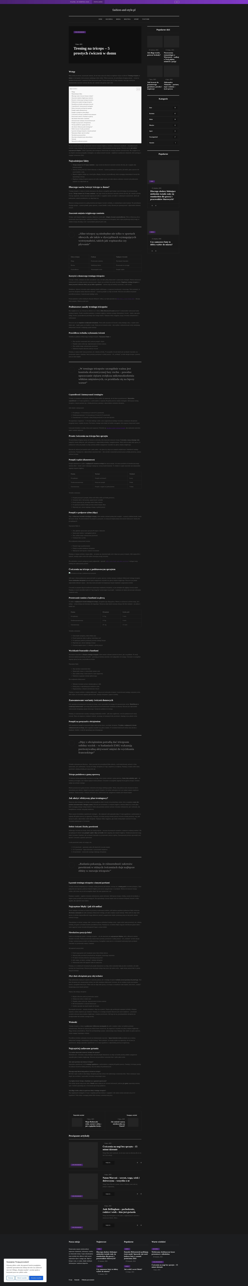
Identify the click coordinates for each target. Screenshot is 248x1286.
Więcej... (109, 1162)
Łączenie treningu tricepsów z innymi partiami (84, 131)
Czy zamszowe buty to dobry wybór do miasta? (107, 1270)
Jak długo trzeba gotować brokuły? (154, 54)
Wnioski (74, 139)
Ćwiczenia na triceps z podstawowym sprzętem (84, 114)
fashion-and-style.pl (124, 9)
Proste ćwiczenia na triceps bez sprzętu (82, 108)
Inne (100, 19)
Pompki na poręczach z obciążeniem (81, 122)
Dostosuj (10, 1278)
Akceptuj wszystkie (36, 1278)
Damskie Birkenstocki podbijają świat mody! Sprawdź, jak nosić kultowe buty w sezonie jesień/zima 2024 (136, 1255)
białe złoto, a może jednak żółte (125, 299)
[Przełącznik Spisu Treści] (137, 89)
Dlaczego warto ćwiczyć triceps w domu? (82, 96)
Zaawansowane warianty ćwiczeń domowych (83, 120)
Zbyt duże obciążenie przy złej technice (82, 137)
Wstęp (73, 92)
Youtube (145, 19)
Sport (136, 19)
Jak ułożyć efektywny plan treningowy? (82, 127)
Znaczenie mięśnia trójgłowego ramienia (82, 98)
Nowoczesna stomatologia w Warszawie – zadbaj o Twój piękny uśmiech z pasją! (171, 57)
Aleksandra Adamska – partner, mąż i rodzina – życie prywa (171, 85)
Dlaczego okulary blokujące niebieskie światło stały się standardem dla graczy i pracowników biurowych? (106, 1255)
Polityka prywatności (88, 1280)
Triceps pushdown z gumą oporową (81, 124)
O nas (70, 1280)
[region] (25, 1270)
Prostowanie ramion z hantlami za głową (82, 116)
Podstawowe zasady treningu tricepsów (82, 102)
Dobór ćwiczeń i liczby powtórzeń (81, 129)
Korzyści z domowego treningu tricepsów (82, 100)
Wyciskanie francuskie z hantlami (80, 118)
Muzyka (127, 19)
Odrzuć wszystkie (22, 1278)
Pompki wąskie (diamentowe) (79, 110)
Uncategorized (79, 32)
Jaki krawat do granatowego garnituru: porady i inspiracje (154, 85)
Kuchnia (109, 19)
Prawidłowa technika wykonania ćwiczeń (82, 104)
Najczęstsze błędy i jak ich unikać (80, 133)
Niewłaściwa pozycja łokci (79, 135)
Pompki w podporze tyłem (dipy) (80, 112)
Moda (118, 19)
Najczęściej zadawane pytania (79, 141)
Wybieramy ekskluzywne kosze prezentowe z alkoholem (163, 1253)
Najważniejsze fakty (77, 94)
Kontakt (76, 1280)
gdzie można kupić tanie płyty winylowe (117, 561)
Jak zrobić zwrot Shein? (133, 1269)
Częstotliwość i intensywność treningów (82, 106)
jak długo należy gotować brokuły (116, 428)
